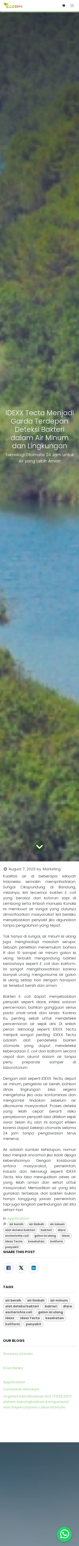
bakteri (46, 1230)
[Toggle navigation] (72, 6)
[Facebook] (8, 1267)
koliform (56, 1241)
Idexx (66, 1236)
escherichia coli (17, 1236)
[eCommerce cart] (63, 6)
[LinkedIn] (33, 1267)
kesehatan (36, 1241)
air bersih (16, 1224)
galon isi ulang (45, 1236)
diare (62, 1230)
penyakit (12, 1247)
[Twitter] (21, 1267)
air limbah (36, 1224)
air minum (57, 1224)
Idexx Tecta (13, 1241)
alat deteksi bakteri (20, 1230)
